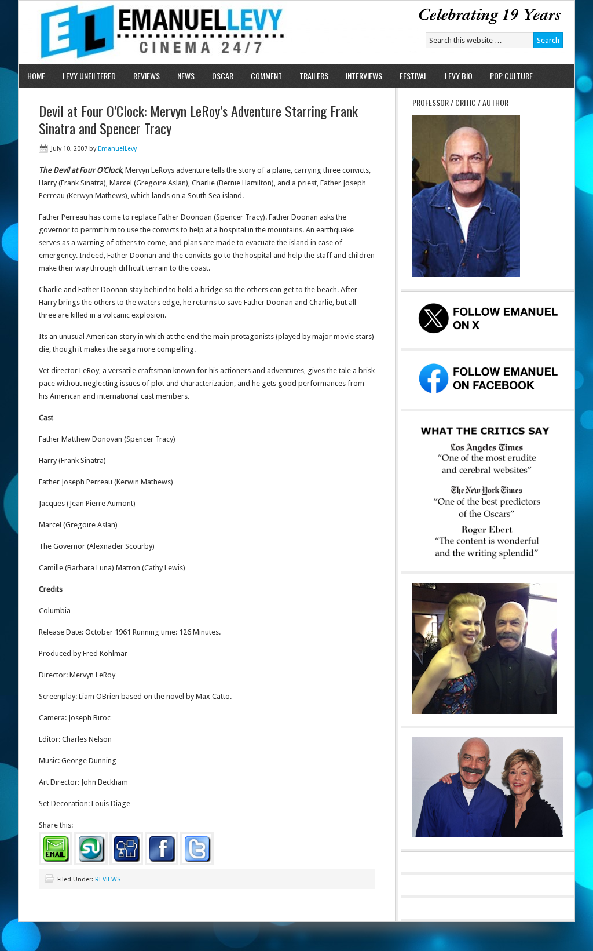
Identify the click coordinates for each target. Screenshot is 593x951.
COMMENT (266, 76)
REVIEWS (146, 76)
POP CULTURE (511, 76)
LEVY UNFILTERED (89, 76)
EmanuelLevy (117, 148)
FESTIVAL (413, 76)
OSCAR (222, 76)
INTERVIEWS (364, 76)
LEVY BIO (459, 76)
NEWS (186, 76)
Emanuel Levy (153, 32)
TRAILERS (313, 76)
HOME (36, 76)
